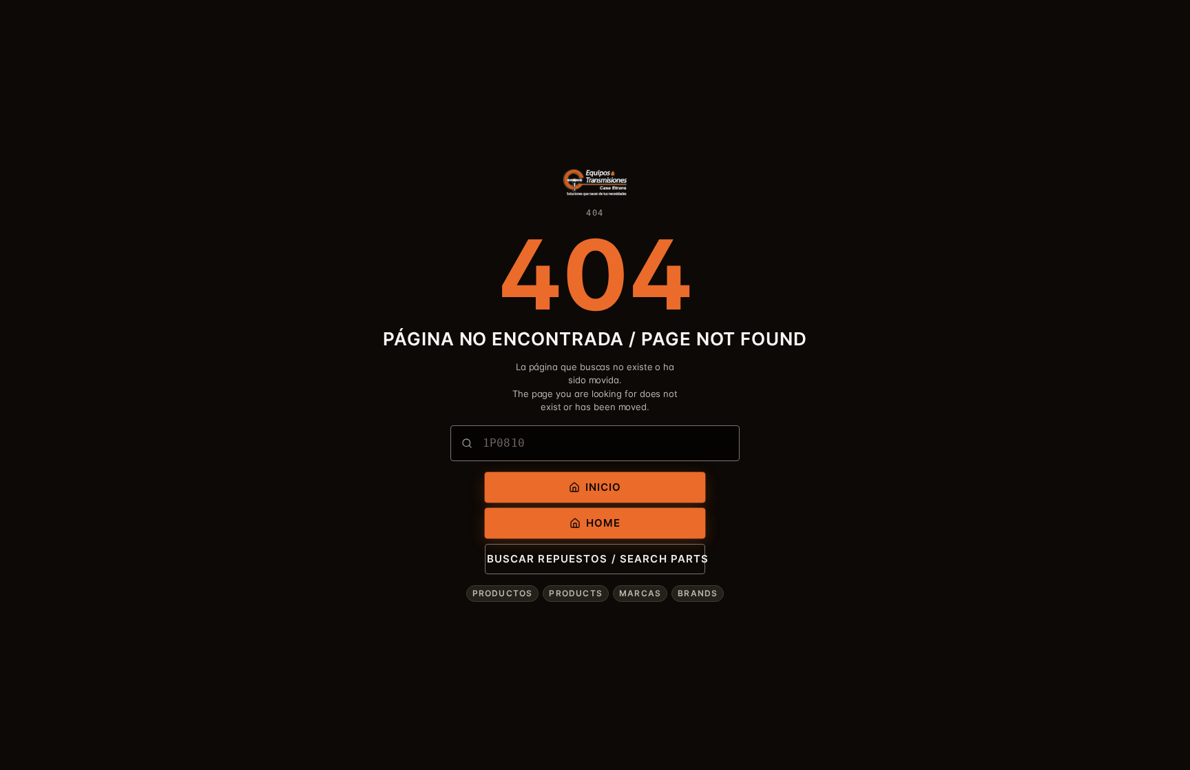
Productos (502, 593)
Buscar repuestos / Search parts (596, 558)
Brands (698, 593)
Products (576, 593)
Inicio (603, 487)
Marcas (640, 593)
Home (603, 522)
